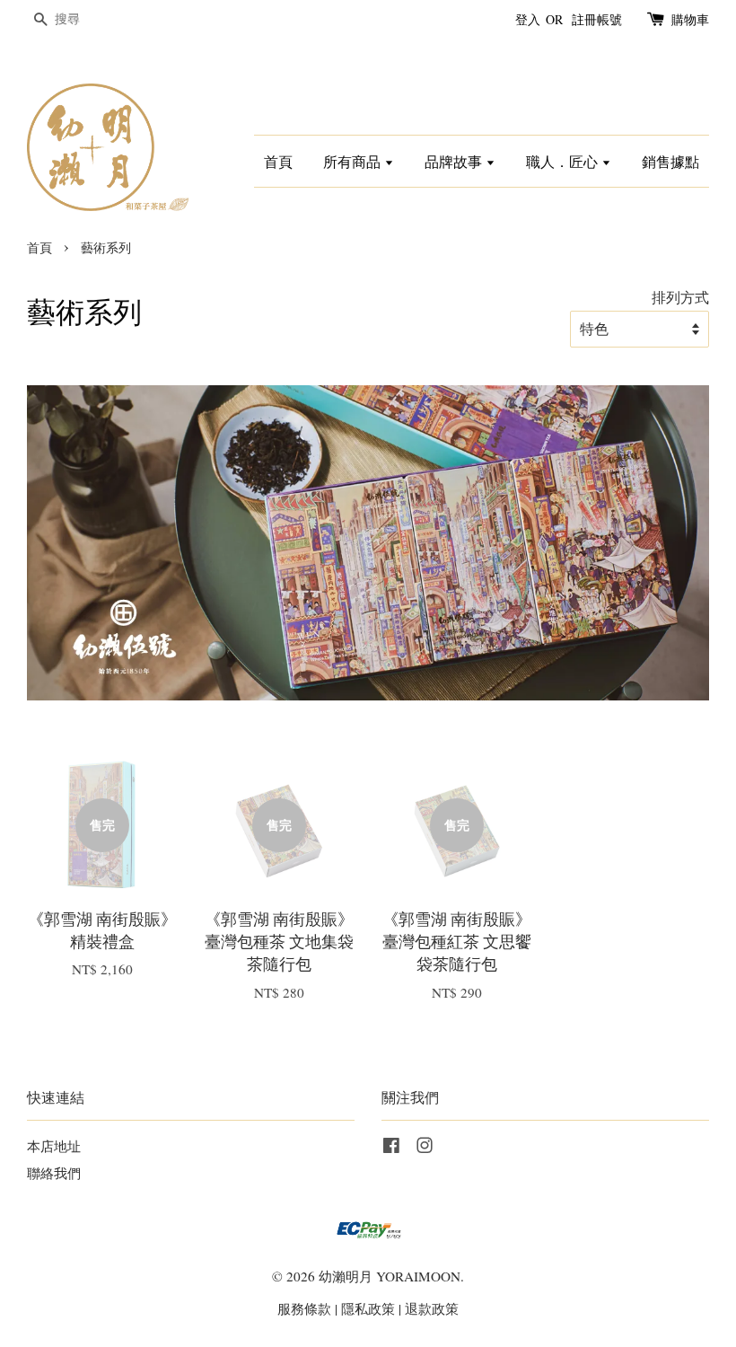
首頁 (278, 161)
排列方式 (680, 297)
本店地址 (54, 1146)
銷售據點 (670, 161)
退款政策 (432, 1308)
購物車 (690, 19)
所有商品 (353, 161)
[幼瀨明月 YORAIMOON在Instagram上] (424, 1148)
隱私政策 (368, 1308)
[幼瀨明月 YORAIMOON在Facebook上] (391, 1148)
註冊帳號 (597, 19)
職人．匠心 (563, 161)
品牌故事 (455, 161)
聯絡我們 (54, 1173)
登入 (527, 19)
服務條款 (304, 1308)
